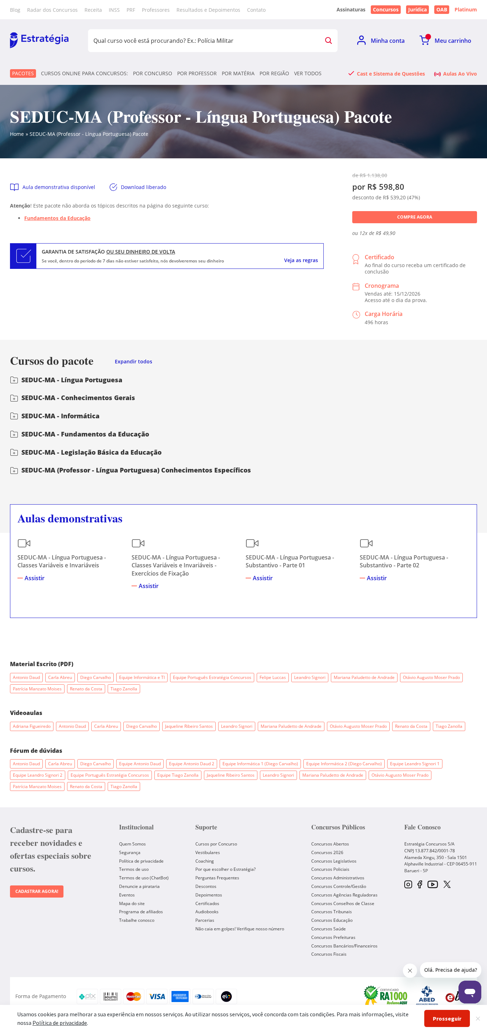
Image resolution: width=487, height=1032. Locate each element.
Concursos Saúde (328, 929)
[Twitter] (447, 885)
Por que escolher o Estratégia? (225, 869)
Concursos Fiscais (329, 954)
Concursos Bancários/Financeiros (344, 946)
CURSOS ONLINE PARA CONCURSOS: (84, 73)
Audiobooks (207, 912)
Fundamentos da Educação (57, 218)
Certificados (207, 903)
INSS (114, 9)
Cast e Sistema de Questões (391, 73)
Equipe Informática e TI (142, 677)
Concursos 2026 (327, 852)
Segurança (129, 852)
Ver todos (308, 73)
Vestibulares (207, 852)
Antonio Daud (26, 677)
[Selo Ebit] (457, 996)
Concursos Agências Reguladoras (344, 895)
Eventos (127, 895)
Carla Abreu (60, 677)
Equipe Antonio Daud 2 (191, 764)
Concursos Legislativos (334, 861)
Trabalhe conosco (136, 920)
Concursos (386, 9)
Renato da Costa (86, 689)
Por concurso (152, 73)
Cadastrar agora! (36, 891)
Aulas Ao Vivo (460, 73)
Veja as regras (301, 260)
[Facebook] (419, 884)
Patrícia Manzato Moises (37, 689)
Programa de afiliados (141, 912)
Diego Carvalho (95, 677)
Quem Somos (132, 844)
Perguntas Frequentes (217, 878)
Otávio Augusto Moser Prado (431, 677)
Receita (93, 9)
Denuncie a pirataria (139, 886)
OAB (441, 9)
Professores (156, 9)
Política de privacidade (141, 861)
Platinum (466, 9)
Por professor (197, 73)
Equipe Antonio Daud (140, 764)
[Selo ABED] (427, 996)
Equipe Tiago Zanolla (178, 775)
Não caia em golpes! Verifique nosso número (239, 929)
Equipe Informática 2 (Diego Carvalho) (344, 764)
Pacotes (23, 73)
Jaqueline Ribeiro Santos (189, 726)
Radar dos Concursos (52, 9)
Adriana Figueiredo (32, 726)
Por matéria (238, 73)
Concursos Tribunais (331, 912)
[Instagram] (408, 884)
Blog (15, 9)
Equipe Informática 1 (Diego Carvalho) (260, 764)
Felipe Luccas (273, 677)
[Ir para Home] (39, 40)
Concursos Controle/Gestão (338, 886)
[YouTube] (432, 884)
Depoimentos (208, 895)
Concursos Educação (332, 920)
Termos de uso (134, 869)
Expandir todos (133, 362)
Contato (256, 9)
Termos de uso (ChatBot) (144, 878)
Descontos (205, 886)
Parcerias (204, 920)
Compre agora (414, 217)
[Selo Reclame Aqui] (386, 996)
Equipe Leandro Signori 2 (37, 775)
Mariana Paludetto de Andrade (364, 677)
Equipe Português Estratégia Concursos (212, 677)
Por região (274, 73)
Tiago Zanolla (124, 689)
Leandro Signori (309, 677)
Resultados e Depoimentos (208, 9)
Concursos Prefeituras (333, 937)
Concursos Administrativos (337, 878)
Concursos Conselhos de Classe (342, 903)
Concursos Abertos (330, 844)
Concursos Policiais (330, 869)
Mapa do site (132, 903)
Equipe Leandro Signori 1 (415, 764)
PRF (131, 9)
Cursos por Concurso (216, 844)
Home (17, 134)
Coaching (204, 861)
